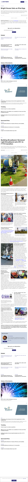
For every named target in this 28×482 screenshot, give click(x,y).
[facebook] (11, 152)
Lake (20, 318)
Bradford (16, 318)
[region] (14, 479)
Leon (22, 318)
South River (17, 260)
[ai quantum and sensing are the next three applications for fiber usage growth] (14, 91)
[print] (26, 152)
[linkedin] (12, 152)
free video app (16, 20)
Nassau (17, 319)
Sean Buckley (10, 336)
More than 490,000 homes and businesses (16, 241)
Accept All (14, 480)
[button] (1, 1)
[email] (16, 152)
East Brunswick (20, 265)
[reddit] (15, 152)
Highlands (18, 318)
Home (1, 137)
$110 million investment (20, 259)
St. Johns (21, 319)
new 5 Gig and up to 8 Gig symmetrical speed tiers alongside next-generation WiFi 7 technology (7, 231)
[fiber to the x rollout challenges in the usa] (14, 72)
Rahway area (24, 260)
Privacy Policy (24, 478)
